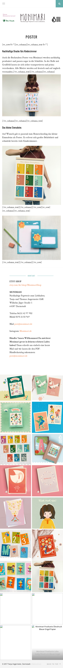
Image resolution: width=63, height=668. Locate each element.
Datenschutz (36, 664)
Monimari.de (25, 331)
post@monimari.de (23, 324)
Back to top (53, 664)
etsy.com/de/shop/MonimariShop (25, 285)
